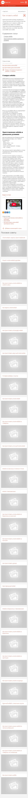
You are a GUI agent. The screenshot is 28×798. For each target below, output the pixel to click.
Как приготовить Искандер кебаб (12, 330)
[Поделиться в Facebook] (7, 212)
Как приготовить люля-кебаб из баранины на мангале (12, 515)
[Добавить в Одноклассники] (3, 212)
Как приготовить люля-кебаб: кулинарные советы (11, 223)
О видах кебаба (8, 36)
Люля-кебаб (7, 220)
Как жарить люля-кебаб (9, 308)
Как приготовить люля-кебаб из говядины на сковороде (12, 751)
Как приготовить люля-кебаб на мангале (12, 539)
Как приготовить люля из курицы (12, 680)
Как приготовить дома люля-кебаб (11, 67)
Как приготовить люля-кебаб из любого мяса (12, 284)
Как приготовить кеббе (9, 775)
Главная (2, 5)
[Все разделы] (26, 2)
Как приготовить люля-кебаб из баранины (12, 632)
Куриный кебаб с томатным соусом (13, 703)
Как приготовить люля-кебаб (9, 65)
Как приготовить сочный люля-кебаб (13, 446)
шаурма (5, 87)
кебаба (23, 90)
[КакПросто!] (5, 2)
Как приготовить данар (9, 563)
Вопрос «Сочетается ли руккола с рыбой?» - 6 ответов (13, 70)
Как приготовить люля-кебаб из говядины (12, 422)
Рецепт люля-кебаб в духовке (11, 260)
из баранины (17, 97)
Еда (6, 5)
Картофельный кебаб (8, 586)
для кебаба (14, 91)
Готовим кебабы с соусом (10, 376)
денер (20, 85)
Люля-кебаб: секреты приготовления (13, 237)
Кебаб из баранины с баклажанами (13, 609)
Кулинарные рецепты (12, 5)
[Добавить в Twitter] (9, 212)
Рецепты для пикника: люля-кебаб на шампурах (13, 218)
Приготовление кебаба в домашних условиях (14, 39)
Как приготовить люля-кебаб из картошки (12, 657)
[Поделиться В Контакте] (5, 212)
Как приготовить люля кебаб (11, 399)
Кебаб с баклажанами (9, 491)
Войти (22, 2)
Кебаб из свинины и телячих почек (13, 469)
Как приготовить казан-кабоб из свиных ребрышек (12, 727)
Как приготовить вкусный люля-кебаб (13, 353)
